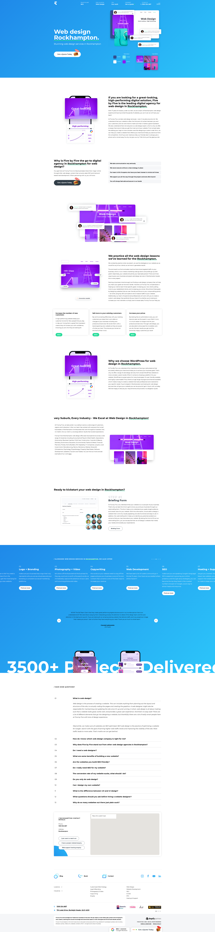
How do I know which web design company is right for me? (99, 739)
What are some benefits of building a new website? (96, 756)
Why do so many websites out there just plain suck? (96, 802)
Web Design (100, 4)
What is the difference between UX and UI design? (95, 791)
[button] (116, 698)
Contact (111, 876)
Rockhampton (63, 831)
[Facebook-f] (148, 876)
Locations (57, 887)
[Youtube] (154, 876)
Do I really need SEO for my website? (89, 768)
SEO (82, 4)
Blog (61, 876)
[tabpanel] (72, 579)
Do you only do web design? (85, 779)
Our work (114, 4)
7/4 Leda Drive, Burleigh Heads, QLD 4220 (73, 910)
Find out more (25, 588)
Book (86, 876)
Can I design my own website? (86, 785)
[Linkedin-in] (159, 876)
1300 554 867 (63, 826)
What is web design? (82, 698)
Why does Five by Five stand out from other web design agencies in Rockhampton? (110, 745)
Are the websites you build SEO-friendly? (91, 762)
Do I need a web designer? (85, 750)
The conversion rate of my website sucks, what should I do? (99, 773)
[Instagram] (142, 876)
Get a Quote (129, 4)
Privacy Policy (157, 923)
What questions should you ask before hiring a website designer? (102, 797)
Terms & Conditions (146, 923)
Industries (57, 891)
